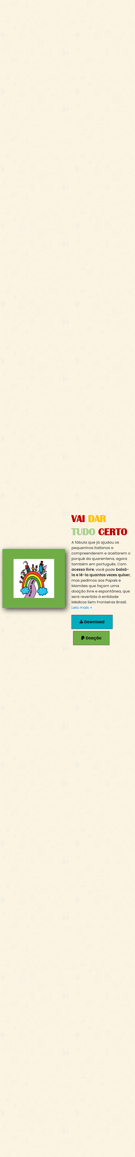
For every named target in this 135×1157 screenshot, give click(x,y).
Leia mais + (81, 607)
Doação (93, 638)
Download (94, 622)
